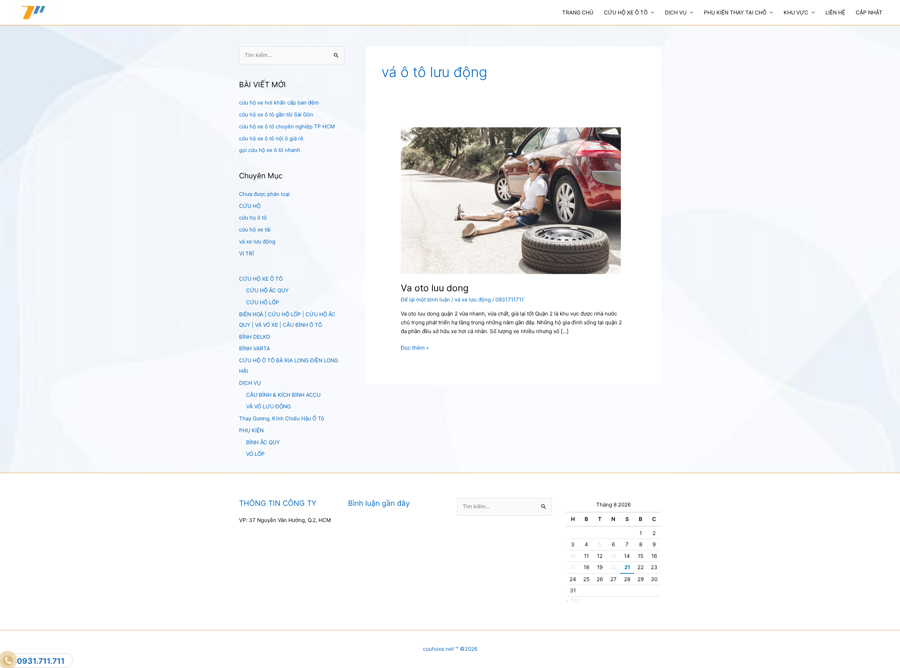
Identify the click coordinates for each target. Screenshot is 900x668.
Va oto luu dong (435, 287)
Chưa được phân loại (264, 194)
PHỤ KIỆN (251, 430)
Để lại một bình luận (425, 299)
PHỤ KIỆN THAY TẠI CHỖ (735, 12)
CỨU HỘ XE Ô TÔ (626, 12)
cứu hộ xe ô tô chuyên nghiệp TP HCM (287, 126)
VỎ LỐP (255, 454)
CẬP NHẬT (869, 12)
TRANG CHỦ (577, 12)
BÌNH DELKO (254, 336)
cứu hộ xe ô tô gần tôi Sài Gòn (276, 114)
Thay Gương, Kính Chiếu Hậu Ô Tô (281, 418)
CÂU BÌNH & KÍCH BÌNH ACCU (283, 395)
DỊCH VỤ (676, 12)
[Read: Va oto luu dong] (511, 200)
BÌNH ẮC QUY (263, 442)
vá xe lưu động (257, 241)
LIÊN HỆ (835, 12)
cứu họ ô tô (253, 217)
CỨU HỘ (250, 206)
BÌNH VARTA (254, 348)
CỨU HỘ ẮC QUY (267, 290)
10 (573, 556)
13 (613, 556)
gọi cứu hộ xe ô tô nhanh (269, 150)
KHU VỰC (796, 12)
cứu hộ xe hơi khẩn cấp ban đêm (279, 102)
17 (573, 567)
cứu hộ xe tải (255, 229)
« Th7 (573, 600)
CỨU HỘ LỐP (262, 302)
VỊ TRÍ (246, 253)
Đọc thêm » (415, 348)
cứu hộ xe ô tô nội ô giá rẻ (271, 138)
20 (613, 567)
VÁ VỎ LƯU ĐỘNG (268, 406)
